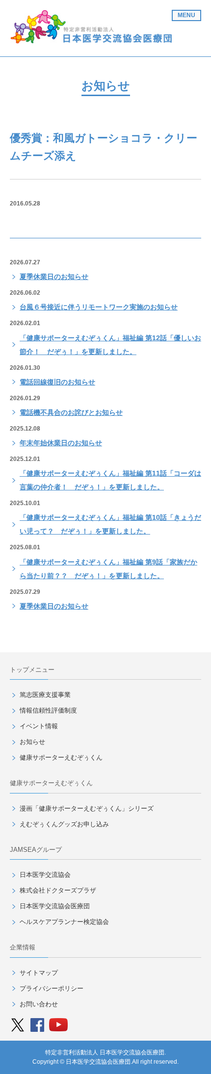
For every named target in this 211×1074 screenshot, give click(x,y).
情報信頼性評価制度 (48, 710)
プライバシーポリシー (51, 988)
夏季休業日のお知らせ (54, 277)
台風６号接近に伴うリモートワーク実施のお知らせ (99, 307)
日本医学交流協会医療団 (55, 906)
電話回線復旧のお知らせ (57, 382)
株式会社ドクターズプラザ (58, 890)
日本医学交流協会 (45, 874)
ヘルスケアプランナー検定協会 (64, 921)
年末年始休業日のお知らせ (61, 443)
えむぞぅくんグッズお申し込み (64, 824)
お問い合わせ (39, 1004)
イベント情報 (39, 726)
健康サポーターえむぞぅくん (61, 757)
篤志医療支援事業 (45, 694)
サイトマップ (39, 972)
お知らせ (32, 741)
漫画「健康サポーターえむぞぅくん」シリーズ (87, 808)
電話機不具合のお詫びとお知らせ (71, 412)
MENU (186, 15)
